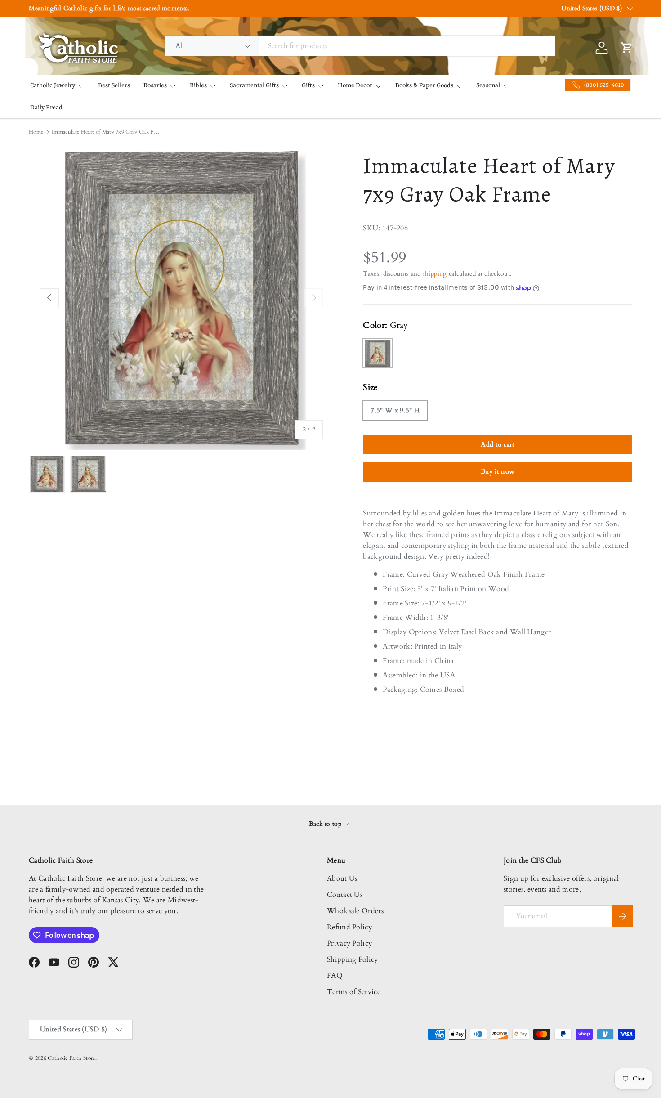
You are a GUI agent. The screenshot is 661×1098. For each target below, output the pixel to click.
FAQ (335, 976)
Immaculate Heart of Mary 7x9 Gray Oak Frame (106, 131)
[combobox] (360, 46)
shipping (435, 273)
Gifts (308, 85)
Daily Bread (46, 107)
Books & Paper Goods (424, 85)
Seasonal (488, 85)
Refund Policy (349, 927)
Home (36, 131)
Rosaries (155, 85)
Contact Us (344, 895)
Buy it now (497, 471)
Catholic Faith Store (71, 1058)
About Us (342, 878)
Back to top (326, 824)
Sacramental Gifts (254, 85)
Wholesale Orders (355, 911)
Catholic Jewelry (52, 85)
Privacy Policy (349, 943)
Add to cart (497, 444)
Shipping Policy (352, 959)
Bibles (198, 85)
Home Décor (355, 85)
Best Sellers (114, 85)
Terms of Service (353, 992)
